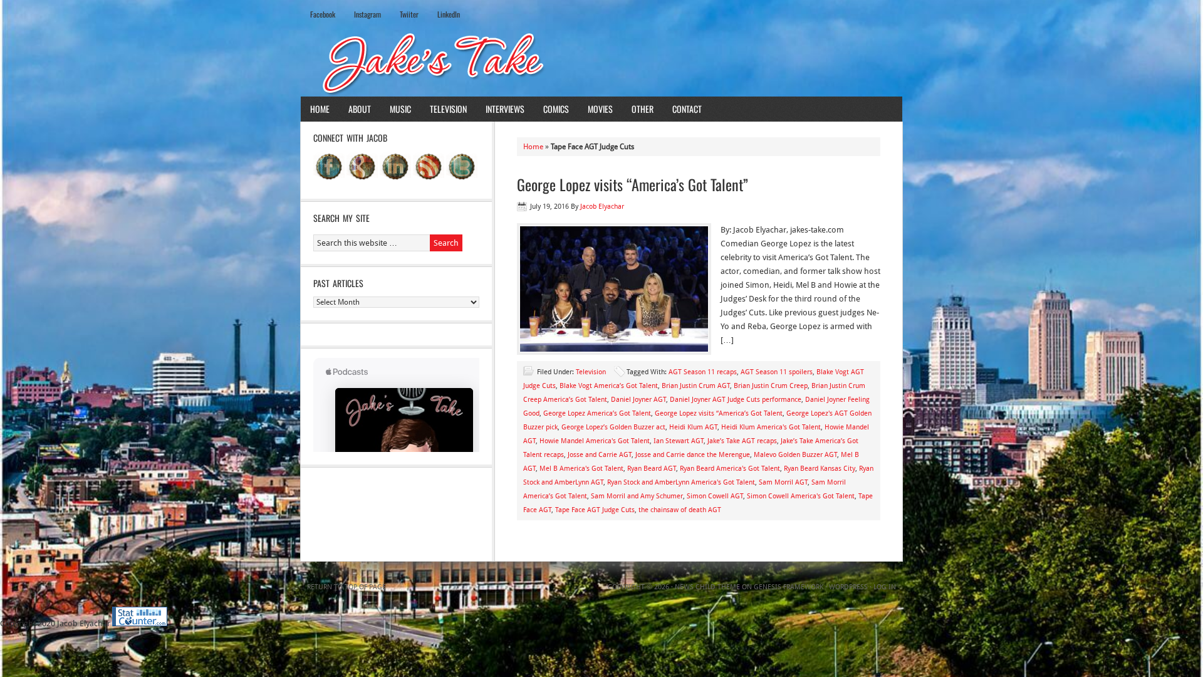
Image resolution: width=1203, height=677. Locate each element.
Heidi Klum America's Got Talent (771, 427)
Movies (600, 108)
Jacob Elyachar (602, 206)
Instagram (367, 14)
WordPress (848, 587)
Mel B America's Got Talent (581, 468)
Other (643, 108)
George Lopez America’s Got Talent (597, 413)
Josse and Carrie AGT (600, 455)
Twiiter (409, 14)
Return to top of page (346, 587)
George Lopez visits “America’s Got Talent (719, 413)
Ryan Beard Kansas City (819, 468)
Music (400, 108)
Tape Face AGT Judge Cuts (595, 510)
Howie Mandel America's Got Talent (594, 441)
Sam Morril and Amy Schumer (637, 496)
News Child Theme (707, 587)
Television (448, 108)
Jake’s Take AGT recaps (742, 441)
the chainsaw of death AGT (679, 510)
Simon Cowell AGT (715, 496)
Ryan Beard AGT (651, 468)
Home (320, 108)
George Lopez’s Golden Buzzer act (613, 427)
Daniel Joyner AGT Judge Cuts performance (735, 400)
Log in (884, 587)
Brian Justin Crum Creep (771, 386)
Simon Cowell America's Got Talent (801, 496)
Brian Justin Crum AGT (696, 386)
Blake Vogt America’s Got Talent (609, 386)
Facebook (322, 14)
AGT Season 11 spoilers (777, 372)
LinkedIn (448, 14)
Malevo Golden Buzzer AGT (795, 455)
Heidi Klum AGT (693, 427)
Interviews (505, 108)
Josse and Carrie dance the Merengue (692, 455)
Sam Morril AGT (783, 482)
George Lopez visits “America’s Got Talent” (632, 184)
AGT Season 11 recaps (703, 372)
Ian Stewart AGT (679, 441)
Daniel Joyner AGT (638, 400)
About (359, 108)
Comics (556, 108)
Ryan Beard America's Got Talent (730, 468)
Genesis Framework (788, 587)
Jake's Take (601, 62)
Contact (687, 108)
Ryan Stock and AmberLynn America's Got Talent (681, 482)
